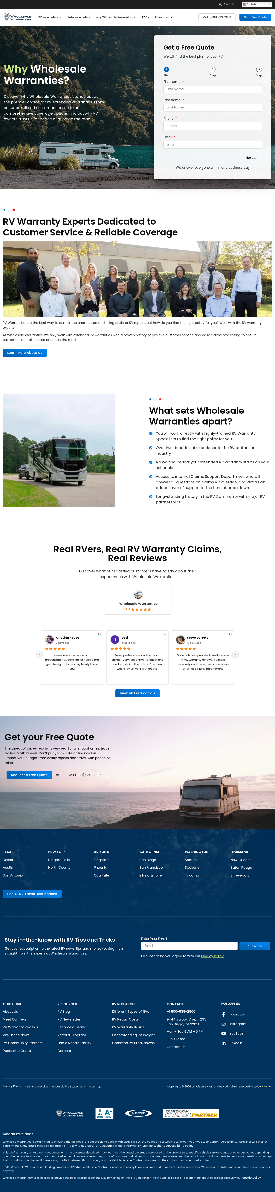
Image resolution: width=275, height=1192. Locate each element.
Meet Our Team (16, 1019)
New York (57, 851)
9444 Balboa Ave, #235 (186, 1019)
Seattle (191, 859)
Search (229, 4)
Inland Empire (150, 875)
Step (166, 75)
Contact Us (176, 1046)
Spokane (192, 867)
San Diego (147, 859)
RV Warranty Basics (128, 1027)
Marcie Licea (131, 637)
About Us (10, 1011)
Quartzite (101, 875)
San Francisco (151, 867)
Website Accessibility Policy (173, 1146)
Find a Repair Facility (74, 1043)
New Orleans (240, 859)
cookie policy (251, 1178)
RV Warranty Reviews (20, 1027)
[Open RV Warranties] (60, 17)
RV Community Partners (23, 1043)
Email (168, 137)
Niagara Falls (59, 859)
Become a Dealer (71, 1027)
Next (249, 157)
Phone (169, 119)
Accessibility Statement (68, 1086)
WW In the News (16, 1035)
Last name (173, 100)
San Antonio (13, 875)
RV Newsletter (68, 1019)
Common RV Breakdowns (133, 1043)
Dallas (8, 859)
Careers (64, 1050)
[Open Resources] (171, 17)
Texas (8, 851)
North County (59, 867)
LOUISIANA (239, 851)
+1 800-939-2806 (181, 1011)
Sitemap (95, 1086)
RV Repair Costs (125, 1019)
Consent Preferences (18, 1134)
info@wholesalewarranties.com (89, 1146)
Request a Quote (17, 1050)
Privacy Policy (212, 956)
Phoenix (100, 867)
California (149, 851)
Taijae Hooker (67, 637)
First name (172, 82)
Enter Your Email (154, 939)
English (251, 4)
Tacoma (192, 875)
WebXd (267, 1086)
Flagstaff (101, 859)
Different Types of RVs (130, 1011)
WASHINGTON (197, 851)
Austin (8, 867)
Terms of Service (36, 1086)
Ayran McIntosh (199, 637)
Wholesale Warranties (138, 603)
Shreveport (239, 875)
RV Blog (63, 1011)
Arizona (101, 851)
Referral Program (71, 1035)
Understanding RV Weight (133, 1035)
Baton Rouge (241, 867)
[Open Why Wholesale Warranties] (135, 17)
